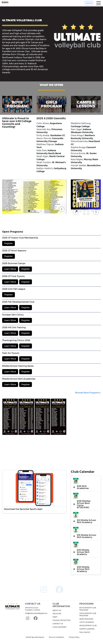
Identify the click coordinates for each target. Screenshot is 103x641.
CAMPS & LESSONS (86, 629)
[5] (92, 211)
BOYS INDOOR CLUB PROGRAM (87, 609)
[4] (41, 211)
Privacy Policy (74, 637)
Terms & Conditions (56, 637)
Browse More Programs (87, 392)
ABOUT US (57, 610)
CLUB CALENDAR (59, 627)
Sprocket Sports (38, 637)
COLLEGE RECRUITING (62, 620)
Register (8, 243)
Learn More (10, 269)
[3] (37, 211)
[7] (84, 214)
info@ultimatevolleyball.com (36, 613)
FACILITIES (57, 614)
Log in (89, 3)
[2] (33, 211)
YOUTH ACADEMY (86, 622)
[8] (88, 214)
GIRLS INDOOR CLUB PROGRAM (87, 614)
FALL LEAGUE (84, 632)
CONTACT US (58, 624)
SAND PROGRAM (86, 619)
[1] (29, 211)
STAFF (55, 617)
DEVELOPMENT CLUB (88, 626)
